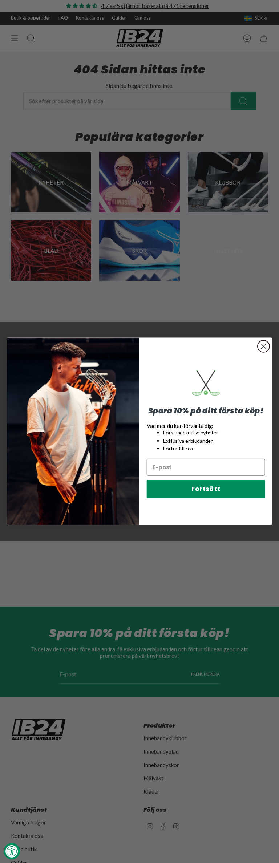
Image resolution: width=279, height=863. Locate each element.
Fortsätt (206, 489)
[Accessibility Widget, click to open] (12, 851)
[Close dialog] (264, 346)
